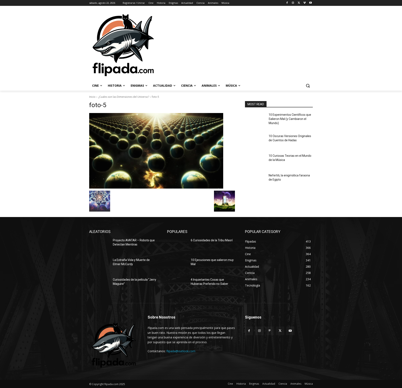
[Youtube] (310, 3)
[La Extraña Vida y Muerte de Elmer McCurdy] (99, 265)
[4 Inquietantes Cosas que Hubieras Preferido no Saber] (177, 285)
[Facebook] (287, 3)
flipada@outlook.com (180, 351)
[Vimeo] (304, 3)
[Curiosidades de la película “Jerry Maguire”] (99, 285)
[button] (308, 86)
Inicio (92, 97)
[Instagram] (293, 3)
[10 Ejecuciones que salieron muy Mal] (177, 265)
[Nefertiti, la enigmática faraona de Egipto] (255, 180)
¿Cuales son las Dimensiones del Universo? (123, 97)
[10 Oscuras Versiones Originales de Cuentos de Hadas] (255, 141)
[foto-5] (162, 151)
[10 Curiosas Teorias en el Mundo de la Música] (255, 161)
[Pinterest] (269, 331)
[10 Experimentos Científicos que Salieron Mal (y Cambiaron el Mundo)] (255, 120)
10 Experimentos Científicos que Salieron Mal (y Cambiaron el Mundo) (290, 119)
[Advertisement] (257, 45)
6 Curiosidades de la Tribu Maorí (212, 240)
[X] (298, 3)
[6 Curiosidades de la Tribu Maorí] (177, 245)
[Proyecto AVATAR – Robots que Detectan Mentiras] (99, 245)
